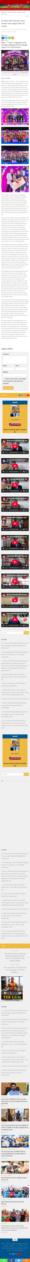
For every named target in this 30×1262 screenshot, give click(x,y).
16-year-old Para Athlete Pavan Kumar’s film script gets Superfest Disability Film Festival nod (14, 645)
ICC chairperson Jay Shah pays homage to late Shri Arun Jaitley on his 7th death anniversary (14, 654)
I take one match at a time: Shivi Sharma (15, 699)
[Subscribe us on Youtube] (28, 395)
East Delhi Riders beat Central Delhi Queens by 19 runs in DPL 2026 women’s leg (14, 677)
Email (18, 365)
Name (5, 365)
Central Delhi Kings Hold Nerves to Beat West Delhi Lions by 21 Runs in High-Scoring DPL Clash (14, 714)
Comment (6, 354)
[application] (15, 446)
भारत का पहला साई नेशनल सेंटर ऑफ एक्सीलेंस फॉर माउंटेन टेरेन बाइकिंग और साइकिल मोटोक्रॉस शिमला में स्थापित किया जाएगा (14, 1128)
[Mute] (24, 452)
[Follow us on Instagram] (25, 395)
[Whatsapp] (9, 37)
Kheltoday (6, 29)
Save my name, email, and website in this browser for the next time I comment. (14, 381)
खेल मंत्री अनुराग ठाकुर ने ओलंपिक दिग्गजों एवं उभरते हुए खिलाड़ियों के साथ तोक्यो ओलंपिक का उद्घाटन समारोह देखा (13, 1154)
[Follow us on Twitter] (22, 395)
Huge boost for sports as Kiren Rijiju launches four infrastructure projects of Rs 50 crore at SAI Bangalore (14, 1228)
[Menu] (28, 2)
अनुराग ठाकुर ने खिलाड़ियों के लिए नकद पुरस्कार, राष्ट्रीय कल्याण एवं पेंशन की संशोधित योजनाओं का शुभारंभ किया (14, 1101)
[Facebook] (2, 37)
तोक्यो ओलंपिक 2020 (12, 1149)
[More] (12, 37)
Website (5, 372)
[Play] (3, 452)
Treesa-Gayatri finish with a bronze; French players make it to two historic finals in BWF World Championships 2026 (14, 692)
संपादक (9, 1175)
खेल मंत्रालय (4, 1097)
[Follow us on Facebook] (20, 395)
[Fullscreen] (26, 452)
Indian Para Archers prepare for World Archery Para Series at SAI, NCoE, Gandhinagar (13, 705)
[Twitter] (6, 37)
